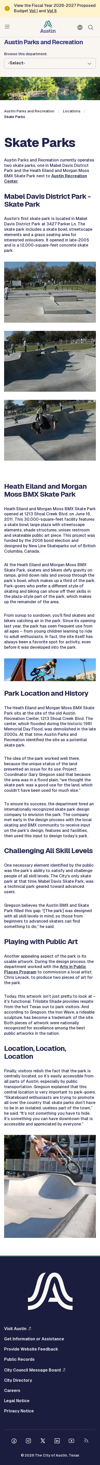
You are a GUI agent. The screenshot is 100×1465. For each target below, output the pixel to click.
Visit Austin (15, 1328)
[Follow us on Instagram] (28, 1441)
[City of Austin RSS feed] (86, 1441)
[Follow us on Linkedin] (57, 1441)
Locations (72, 111)
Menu (8, 27)
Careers (12, 1391)
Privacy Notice (19, 1411)
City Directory (18, 1380)
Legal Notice (16, 1401)
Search (92, 27)
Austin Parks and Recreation (29, 111)
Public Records (19, 1359)
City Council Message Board (32, 1370)
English (81, 28)
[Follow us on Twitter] (43, 1441)
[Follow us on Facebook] (14, 1441)
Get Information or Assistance (34, 1339)
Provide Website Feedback (31, 1349)
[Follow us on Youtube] (71, 1441)
